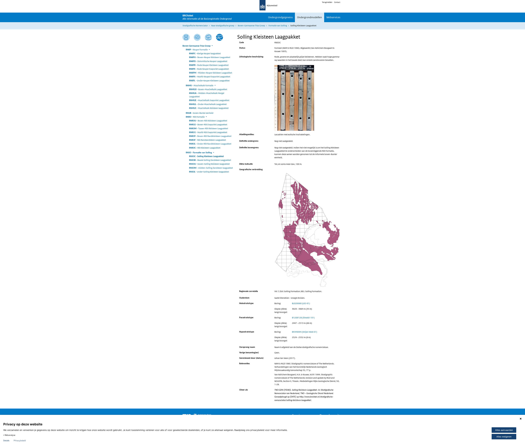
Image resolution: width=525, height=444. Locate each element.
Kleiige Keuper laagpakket (205, 53)
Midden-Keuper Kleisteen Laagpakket (210, 72)
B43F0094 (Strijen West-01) (304, 332)
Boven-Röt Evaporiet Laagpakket (208, 124)
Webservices (333, 17)
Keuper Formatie (197, 49)
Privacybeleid (20, 440)
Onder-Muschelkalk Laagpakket (208, 104)
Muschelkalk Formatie (199, 85)
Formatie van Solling (278, 25)
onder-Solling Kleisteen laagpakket (209, 171)
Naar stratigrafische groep (222, 25)
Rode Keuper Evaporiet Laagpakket (209, 69)
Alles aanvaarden (504, 430)
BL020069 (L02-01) (301, 303)
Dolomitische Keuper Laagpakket (208, 61)
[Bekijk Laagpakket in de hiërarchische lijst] (186, 37)
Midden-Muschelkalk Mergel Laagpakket (206, 95)
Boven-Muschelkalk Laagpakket (208, 89)
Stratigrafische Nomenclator (195, 25)
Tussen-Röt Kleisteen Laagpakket (208, 128)
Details (6, 440)
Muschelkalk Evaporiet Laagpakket (209, 100)
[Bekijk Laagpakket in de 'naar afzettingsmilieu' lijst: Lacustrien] (208, 37)
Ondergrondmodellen (309, 17)
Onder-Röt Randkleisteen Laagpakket (210, 143)
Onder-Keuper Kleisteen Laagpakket (209, 80)
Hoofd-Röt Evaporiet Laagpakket (208, 132)
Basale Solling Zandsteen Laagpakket (210, 160)
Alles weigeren (503, 436)
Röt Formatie (195, 117)
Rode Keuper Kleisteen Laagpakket (209, 65)
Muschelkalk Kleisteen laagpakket (209, 108)
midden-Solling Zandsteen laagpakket (211, 168)
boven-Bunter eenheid (199, 113)
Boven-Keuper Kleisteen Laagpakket (209, 57)
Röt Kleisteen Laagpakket (204, 147)
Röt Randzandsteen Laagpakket (207, 140)
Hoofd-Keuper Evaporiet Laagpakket (209, 76)
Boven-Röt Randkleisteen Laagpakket (210, 136)
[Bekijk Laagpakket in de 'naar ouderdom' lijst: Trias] (197, 37)
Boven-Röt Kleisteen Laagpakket (208, 120)
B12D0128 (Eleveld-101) (303, 317)
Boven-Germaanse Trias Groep (251, 25)
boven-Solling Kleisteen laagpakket (209, 164)
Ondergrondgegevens (280, 17)
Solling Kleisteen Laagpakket (206, 156)
